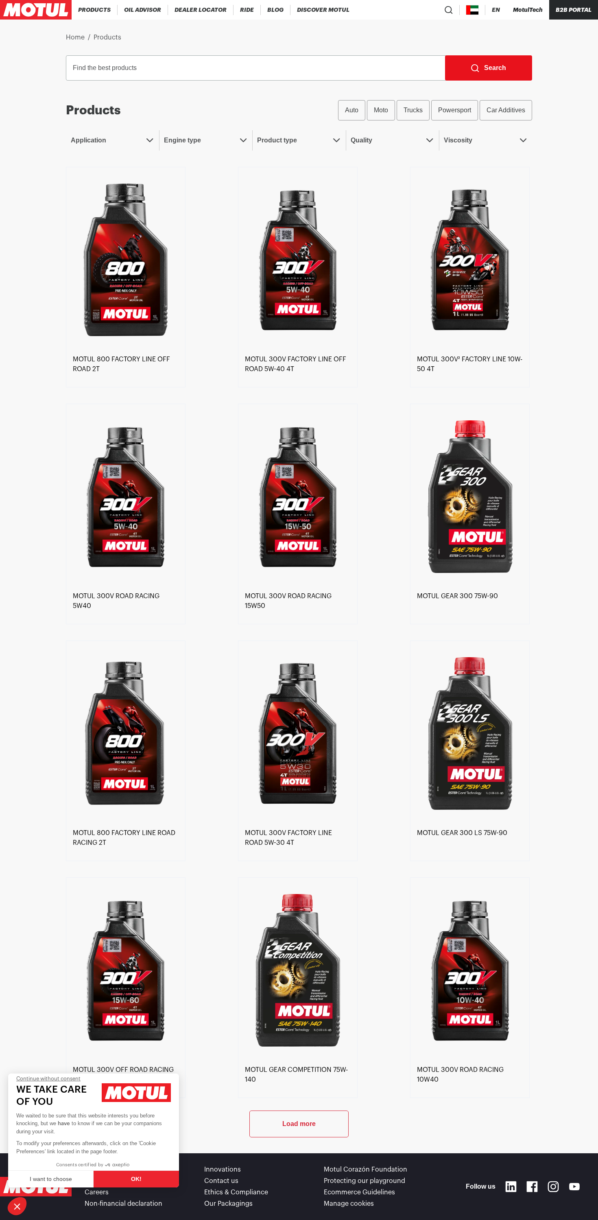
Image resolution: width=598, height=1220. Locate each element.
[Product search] (448, 10)
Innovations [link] (222, 1169)
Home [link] (75, 37)
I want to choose (51, 1179)
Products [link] (107, 37)
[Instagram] (553, 1186)
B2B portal (573, 10)
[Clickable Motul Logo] (36, 10)
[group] (435, 110)
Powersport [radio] (454, 110)
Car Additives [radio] (506, 110)
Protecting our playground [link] (364, 1181)
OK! (136, 1179)
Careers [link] (97, 1192)
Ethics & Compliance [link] (236, 1192)
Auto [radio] (351, 110)
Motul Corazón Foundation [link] (365, 1169)
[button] (17, 1206)
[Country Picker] (472, 10)
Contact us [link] (221, 1181)
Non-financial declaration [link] (123, 1203)
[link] (247, 10)
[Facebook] (532, 1186)
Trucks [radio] (413, 110)
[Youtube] (574, 1186)
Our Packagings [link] (228, 1203)
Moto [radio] (381, 110)
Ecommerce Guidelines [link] (359, 1192)
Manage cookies (349, 1203)
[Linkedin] (511, 1186)
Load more (299, 1123)
